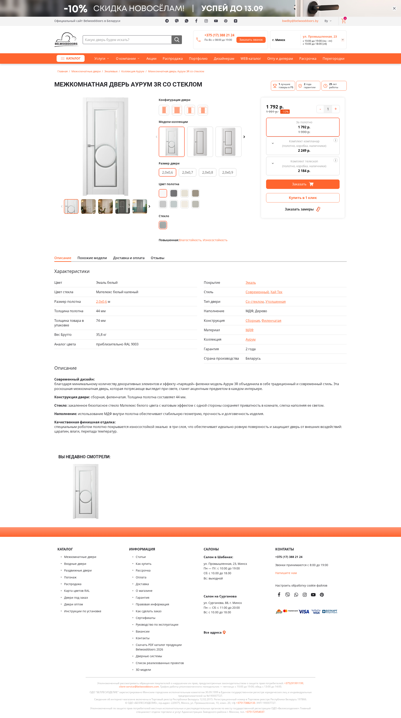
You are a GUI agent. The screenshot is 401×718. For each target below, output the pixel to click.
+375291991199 (293, 683)
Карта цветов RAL (77, 591)
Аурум (251, 339)
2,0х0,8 (207, 172)
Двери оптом (73, 604)
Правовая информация (152, 604)
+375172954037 (254, 712)
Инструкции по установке (82, 611)
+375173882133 (245, 703)
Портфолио (198, 58)
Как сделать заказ (148, 611)
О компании (126, 58)
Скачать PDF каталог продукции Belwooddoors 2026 (159, 647)
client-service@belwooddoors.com (139, 686)
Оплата (141, 577)
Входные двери (75, 564)
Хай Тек (276, 292)
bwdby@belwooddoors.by (300, 21)
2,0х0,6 (167, 172)
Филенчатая (271, 320)
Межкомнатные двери (80, 557)
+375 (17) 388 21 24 (219, 35)
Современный (257, 292)
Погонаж (70, 577)
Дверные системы (149, 656)
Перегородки (333, 58)
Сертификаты (145, 618)
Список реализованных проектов (160, 663)
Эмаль (251, 282)
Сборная (253, 320)
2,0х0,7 (187, 172)
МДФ (250, 330)
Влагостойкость (190, 240)
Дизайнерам (224, 58)
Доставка (142, 584)
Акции (151, 58)
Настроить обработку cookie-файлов (301, 585)
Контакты (143, 638)
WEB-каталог (251, 58)
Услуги (99, 58)
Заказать (299, 184)
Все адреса (213, 632)
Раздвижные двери (78, 570)
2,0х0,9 (227, 172)
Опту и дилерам (280, 58)
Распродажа (173, 58)
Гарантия (142, 598)
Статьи (141, 557)
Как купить (143, 564)
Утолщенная (275, 301)
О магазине (144, 591)
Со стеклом (255, 301)
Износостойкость (215, 240)
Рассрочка (307, 58)
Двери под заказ (76, 598)
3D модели (143, 670)
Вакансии (143, 631)
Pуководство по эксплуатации (157, 624)
